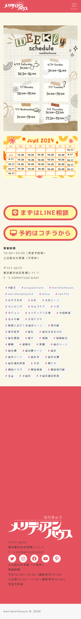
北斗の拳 (14, 319)
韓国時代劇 (58, 369)
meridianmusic (63, 287)
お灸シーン (52, 300)
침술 (11, 376)
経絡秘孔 (62, 338)
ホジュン (14, 313)
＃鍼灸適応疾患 (49, 376)
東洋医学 (14, 332)
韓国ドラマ (15, 369)
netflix (64, 294)
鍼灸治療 (53, 357)
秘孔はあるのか (52, 332)
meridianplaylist (21, 294)
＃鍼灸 (26, 376)
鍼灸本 (35, 357)
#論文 (12, 287)
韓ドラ (52, 363)
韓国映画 (36, 369)
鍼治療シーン (33, 350)
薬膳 (42, 344)
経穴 (31, 338)
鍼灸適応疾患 (16, 363)
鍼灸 (53, 350)
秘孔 (31, 332)
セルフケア (38, 306)
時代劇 (55, 325)
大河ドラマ (35, 319)
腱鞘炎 (26, 344)
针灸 (37, 363)
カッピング (15, 306)
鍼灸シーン (15, 357)
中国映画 (65, 313)
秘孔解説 (14, 338)
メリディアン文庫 (39, 313)
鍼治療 (12, 350)
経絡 (45, 338)
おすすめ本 (15, 300)
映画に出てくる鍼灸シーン (25, 325)
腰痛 (11, 344)
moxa (46, 294)
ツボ (56, 306)
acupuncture (34, 287)
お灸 (34, 300)
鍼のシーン (61, 344)
